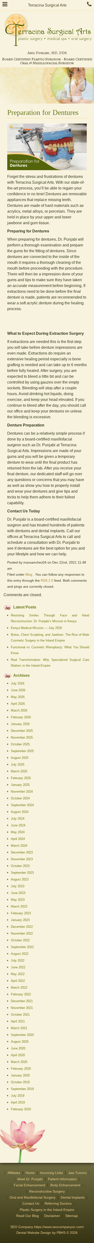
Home (30, 1173)
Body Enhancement (65, 1185)
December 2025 (22, 731)
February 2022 (21, 994)
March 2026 (19, 710)
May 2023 (18, 899)
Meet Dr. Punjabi (30, 1179)
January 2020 (20, 1075)
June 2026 (18, 690)
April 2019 (18, 1102)
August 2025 (19, 758)
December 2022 (22, 927)
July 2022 (17, 960)
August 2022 (19, 954)
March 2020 (19, 1062)
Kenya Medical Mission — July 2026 (36, 628)
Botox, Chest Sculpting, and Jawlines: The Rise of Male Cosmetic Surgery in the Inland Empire (50, 637)
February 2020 (21, 1068)
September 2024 (22, 805)
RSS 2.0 (47, 580)
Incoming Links (51, 1173)
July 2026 (17, 683)
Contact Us (30, 1203)
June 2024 (18, 825)
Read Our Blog (27, 1216)
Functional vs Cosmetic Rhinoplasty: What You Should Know (50, 650)
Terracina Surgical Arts (47, 5)
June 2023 (18, 893)
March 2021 (19, 1028)
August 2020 (19, 1041)
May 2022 (18, 974)
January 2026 (20, 724)
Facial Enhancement (29, 1185)
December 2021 (22, 1001)
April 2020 (18, 1055)
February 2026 (21, 717)
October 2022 (20, 940)
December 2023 (22, 852)
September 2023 (22, 872)
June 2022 (18, 967)
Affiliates (13, 1173)
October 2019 (20, 1082)
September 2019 (22, 1089)
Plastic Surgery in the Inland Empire (47, 1210)
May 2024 (18, 832)
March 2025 (19, 771)
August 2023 (19, 879)
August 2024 (19, 812)
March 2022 (19, 987)
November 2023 (22, 859)
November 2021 (22, 1008)
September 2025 (22, 751)
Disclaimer (52, 1216)
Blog (29, 574)
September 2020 (22, 1035)
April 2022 (18, 981)
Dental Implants (73, 1197)
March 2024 (19, 845)
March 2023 (19, 906)
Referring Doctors (58, 1203)
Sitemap (71, 1216)
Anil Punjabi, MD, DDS (47, 53)
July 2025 (17, 764)
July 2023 (17, 886)
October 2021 (20, 1014)
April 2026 (18, 703)
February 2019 (21, 1109)
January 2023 (20, 920)
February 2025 (21, 778)
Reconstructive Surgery (47, 1191)
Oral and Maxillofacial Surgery (32, 1197)
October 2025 (20, 744)
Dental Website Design (33, 1233)
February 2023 (21, 913)
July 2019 (17, 1095)
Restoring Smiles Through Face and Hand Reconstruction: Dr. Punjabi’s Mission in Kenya (50, 618)
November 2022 (22, 933)
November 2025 (22, 737)
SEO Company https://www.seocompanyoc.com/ (47, 1227)
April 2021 (18, 1021)
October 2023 (20, 866)
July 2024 (17, 818)
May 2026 (18, 697)
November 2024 (22, 791)
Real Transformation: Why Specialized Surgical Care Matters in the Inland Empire (50, 662)
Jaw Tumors (77, 1173)
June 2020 (18, 1048)
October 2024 (20, 798)
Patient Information (62, 1179)
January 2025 (20, 785)
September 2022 (22, 947)
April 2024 (18, 839)
